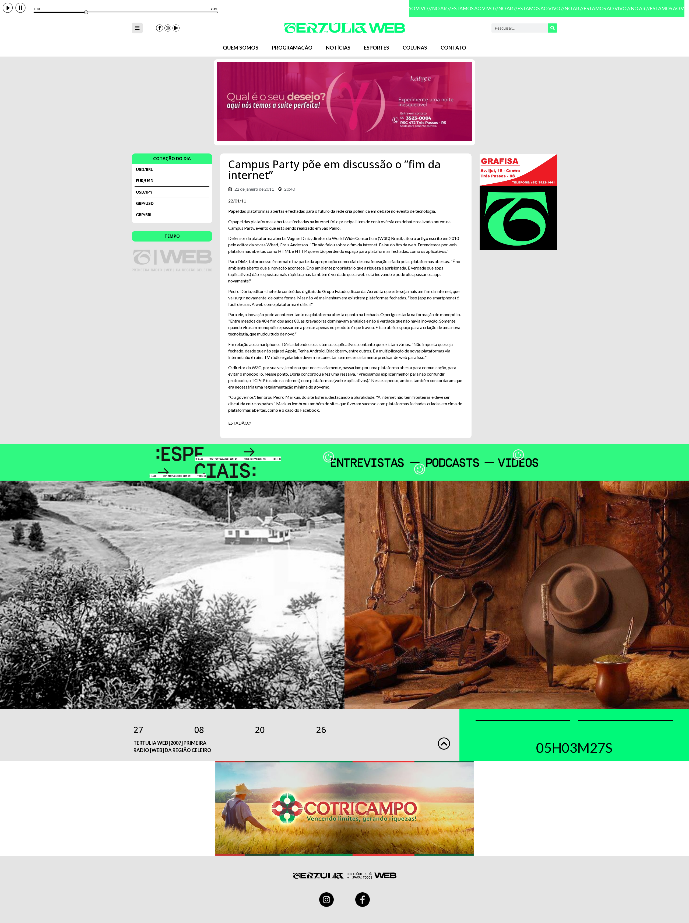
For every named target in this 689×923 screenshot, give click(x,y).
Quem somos (240, 47)
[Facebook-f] (159, 28)
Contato (453, 47)
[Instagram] (167, 28)
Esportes (376, 47)
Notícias (338, 47)
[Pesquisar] (552, 28)
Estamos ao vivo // (465, 8)
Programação (292, 47)
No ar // (432, 8)
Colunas (415, 47)
